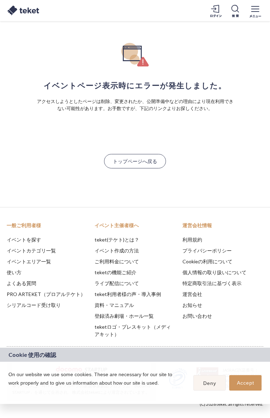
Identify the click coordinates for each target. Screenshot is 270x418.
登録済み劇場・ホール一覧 (124, 316)
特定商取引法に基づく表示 (212, 283)
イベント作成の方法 (117, 250)
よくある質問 (21, 283)
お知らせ (192, 305)
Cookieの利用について (207, 261)
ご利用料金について (117, 261)
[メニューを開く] (255, 10)
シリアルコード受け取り (34, 305)
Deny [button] (209, 383)
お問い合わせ (197, 316)
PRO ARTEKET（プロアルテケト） (46, 294)
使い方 (14, 272)
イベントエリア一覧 (29, 261)
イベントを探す (24, 240)
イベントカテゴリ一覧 (31, 250)
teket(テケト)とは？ (117, 240)
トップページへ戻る (135, 161)
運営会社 (192, 294)
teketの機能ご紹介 (115, 272)
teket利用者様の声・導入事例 (128, 294)
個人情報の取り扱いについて (214, 272)
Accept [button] (245, 383)
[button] (9, 392)
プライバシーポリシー (207, 250)
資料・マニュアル (114, 305)
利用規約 (192, 240)
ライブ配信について (117, 283)
